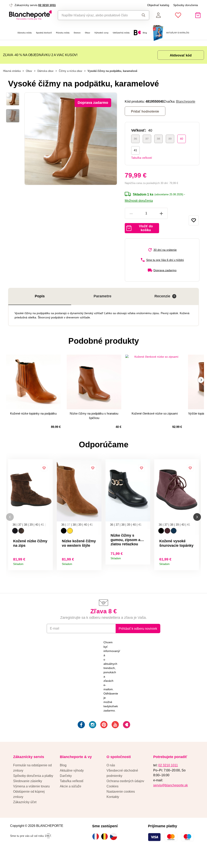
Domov (77, 33)
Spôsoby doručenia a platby (33, 775)
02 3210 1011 (47, 5)
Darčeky (66, 775)
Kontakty (113, 797)
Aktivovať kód (181, 55)
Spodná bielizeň (44, 33)
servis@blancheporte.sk (170, 785)
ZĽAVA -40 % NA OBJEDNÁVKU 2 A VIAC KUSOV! (40, 55)
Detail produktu (48, 562)
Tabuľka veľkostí (141, 157)
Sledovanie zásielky (27, 781)
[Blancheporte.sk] (30, 15)
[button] (10, 517)
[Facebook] (81, 725)
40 (181, 138)
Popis (40, 296)
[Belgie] (105, 836)
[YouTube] (115, 725)
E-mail (54, 628)
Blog (63, 765)
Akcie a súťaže (70, 786)
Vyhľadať (142, 15)
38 (158, 138)
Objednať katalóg (158, 5)
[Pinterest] (103, 725)
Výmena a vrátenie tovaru (31, 786)
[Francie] (96, 836)
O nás (111, 765)
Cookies (112, 786)
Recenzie (164, 296)
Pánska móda (63, 33)
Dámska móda (25, 33)
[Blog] (126, 725)
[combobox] (96, 15)
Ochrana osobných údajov (125, 781)
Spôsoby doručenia (185, 5)
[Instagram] (92, 725)
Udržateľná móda (121, 33)
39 (170, 138)
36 (135, 138)
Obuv (87, 33)
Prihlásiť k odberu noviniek (138, 628)
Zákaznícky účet (24, 802)
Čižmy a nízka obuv (70, 70)
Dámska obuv (45, 70)
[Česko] (114, 836)
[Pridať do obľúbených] (194, 220)
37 (147, 138)
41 (135, 150)
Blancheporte (185, 101)
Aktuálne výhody (72, 770)
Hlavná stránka (12, 70)
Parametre (102, 296)
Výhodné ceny (101, 33)
